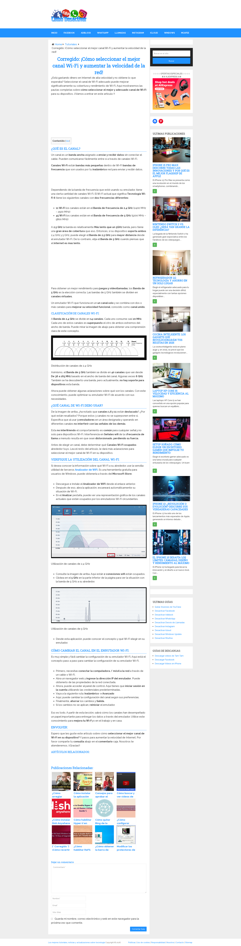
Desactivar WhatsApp (165, 618)
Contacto (180, 942)
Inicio (54, 33)
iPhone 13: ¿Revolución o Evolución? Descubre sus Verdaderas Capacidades (170, 506)
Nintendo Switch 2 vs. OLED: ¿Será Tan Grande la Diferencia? (171, 227)
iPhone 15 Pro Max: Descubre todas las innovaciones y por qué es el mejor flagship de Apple (171, 170)
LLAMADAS (120, 33)
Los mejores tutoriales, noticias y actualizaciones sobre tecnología (76, 942)
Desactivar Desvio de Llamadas (170, 622)
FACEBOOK (69, 33)
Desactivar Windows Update (168, 634)
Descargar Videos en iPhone (168, 663)
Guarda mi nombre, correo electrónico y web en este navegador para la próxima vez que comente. (95, 920)
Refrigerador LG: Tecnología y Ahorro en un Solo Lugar (170, 280)
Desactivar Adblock (164, 615)
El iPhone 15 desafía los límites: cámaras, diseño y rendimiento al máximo (171, 560)
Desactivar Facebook (165, 611)
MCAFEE (185, 33)
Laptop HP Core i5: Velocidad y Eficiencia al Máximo (171, 393)
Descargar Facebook (164, 660)
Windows (169, 33)
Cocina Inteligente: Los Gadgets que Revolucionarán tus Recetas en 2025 (169, 338)
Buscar (171, 61)
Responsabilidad (158, 942)
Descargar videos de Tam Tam (169, 656)
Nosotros (170, 942)
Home (58, 44)
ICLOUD (154, 33)
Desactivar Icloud (163, 630)
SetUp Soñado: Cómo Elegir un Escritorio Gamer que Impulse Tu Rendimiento (168, 448)
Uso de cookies (143, 942)
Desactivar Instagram (165, 626)
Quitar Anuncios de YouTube (168, 607)
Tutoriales (71, 44)
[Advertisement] (98, 117)
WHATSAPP (102, 33)
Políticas (131, 942)
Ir (154, 191)
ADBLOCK (86, 33)
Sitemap (188, 942)
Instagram (138, 33)
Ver (67, 141)
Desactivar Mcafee (164, 638)
